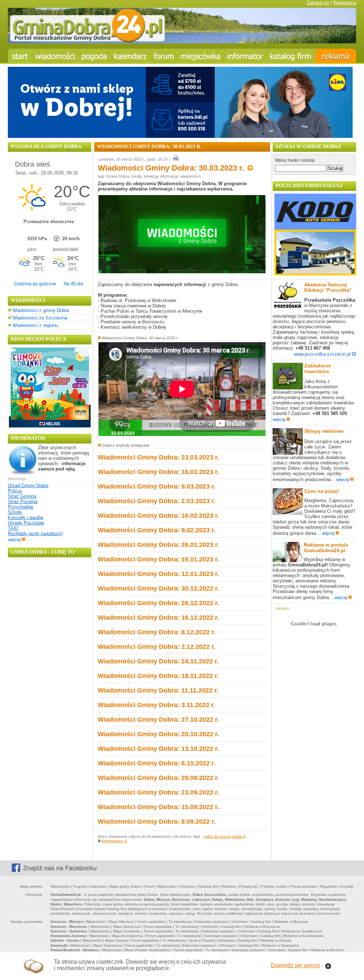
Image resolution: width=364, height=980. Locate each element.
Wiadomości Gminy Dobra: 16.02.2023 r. (158, 515)
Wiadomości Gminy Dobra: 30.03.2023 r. (172, 167)
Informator (187, 886)
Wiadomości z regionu (35, 325)
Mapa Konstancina (127, 936)
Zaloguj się (318, 2)
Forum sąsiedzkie (151, 922)
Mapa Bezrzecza (126, 926)
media (136, 176)
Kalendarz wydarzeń (211, 922)
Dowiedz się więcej (295, 965)
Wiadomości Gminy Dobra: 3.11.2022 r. (156, 705)
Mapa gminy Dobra (124, 886)
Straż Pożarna (22, 501)
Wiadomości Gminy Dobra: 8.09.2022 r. (156, 821)
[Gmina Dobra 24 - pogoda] (94, 56)
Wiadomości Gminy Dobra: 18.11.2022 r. (158, 675)
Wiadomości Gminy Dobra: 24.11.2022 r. (158, 661)
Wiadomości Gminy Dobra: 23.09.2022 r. (158, 792)
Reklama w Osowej (275, 940)
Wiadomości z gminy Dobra (40, 310)
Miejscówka (166, 886)
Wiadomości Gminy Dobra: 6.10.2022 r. (156, 763)
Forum (149, 886)
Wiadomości (60, 886)
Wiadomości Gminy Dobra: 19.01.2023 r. (158, 559)
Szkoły (15, 512)
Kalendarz (98, 886)
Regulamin (328, 886)
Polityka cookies (274, 886)
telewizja (151, 176)
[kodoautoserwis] (315, 273)
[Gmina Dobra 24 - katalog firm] (291, 56)
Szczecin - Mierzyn (66, 922)
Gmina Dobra (117, 176)
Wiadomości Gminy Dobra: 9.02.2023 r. (156, 530)
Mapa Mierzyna (121, 922)
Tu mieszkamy (180, 922)
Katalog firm (208, 886)
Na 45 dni (73, 283)
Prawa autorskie (303, 886)
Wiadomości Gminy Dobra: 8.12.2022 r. (156, 632)
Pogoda (79, 886)
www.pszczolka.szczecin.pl (322, 354)
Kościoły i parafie (25, 517)
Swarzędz (58, 945)
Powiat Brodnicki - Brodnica (74, 950)
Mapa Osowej (116, 940)
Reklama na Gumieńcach (301, 931)
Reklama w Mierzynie (291, 922)
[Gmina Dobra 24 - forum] (163, 56)
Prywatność (248, 886)
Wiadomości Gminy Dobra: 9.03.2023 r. (156, 486)
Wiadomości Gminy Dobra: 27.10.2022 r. (158, 719)
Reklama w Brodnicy (327, 950)
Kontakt (347, 886)
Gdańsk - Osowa (64, 940)
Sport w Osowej (201, 940)
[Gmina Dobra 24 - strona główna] (20, 56)
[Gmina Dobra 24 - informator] (245, 56)
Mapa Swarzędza (107, 945)
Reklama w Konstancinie (303, 936)
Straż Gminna (22, 496)
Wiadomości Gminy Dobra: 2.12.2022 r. (156, 646)
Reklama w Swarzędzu (280, 945)
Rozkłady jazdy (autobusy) (35, 533)
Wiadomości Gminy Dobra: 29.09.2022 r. (158, 777)
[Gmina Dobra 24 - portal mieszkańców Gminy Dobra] (182, 41)
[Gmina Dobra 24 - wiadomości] (55, 56)
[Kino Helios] (50, 426)
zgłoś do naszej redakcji (224, 836)
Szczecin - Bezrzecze (68, 926)
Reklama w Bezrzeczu (262, 926)
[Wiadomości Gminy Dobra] (182, 271)
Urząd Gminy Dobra (28, 485)
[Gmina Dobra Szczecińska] (200, 56)
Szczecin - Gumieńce (68, 931)
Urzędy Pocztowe (26, 523)
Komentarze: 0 (114, 841)
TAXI (13, 528)
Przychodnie (20, 507)
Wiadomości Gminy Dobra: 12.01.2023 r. (158, 573)
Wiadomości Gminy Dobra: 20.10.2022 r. (158, 734)
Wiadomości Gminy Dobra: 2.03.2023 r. (156, 501)
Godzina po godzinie (35, 283)
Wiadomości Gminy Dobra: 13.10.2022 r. (158, 748)
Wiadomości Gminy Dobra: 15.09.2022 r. (158, 807)
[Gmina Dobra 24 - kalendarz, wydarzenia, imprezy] (130, 56)
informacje (169, 176)
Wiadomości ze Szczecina (39, 318)
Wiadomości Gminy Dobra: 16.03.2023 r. (158, 471)
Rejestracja (344, 2)
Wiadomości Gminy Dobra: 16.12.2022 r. (158, 617)
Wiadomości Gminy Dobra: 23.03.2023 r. (158, 457)
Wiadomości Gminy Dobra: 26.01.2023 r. (158, 544)
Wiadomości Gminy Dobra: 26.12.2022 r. (158, 603)
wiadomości (190, 176)
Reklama (228, 886)
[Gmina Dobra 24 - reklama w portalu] (335, 56)
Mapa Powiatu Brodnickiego (148, 950)
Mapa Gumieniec (127, 931)
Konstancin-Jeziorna (68, 936)
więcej (14, 539)
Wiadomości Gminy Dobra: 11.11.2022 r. (158, 690)
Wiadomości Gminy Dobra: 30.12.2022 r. (158, 588)
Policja (15, 491)
